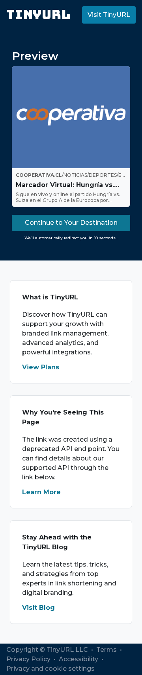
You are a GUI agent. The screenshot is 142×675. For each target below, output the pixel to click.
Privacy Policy (29, 659)
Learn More (41, 492)
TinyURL (38, 14)
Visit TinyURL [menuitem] (109, 14)
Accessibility (79, 659)
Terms (107, 649)
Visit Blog (38, 607)
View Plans (40, 367)
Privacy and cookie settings (50, 668)
